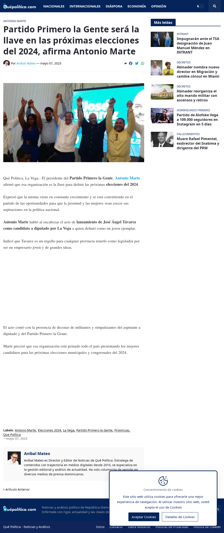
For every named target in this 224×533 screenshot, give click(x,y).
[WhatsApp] (142, 63)
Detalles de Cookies (180, 517)
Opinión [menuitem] (158, 6)
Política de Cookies (207, 527)
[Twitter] (136, 63)
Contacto (116, 527)
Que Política (12, 434)
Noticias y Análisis (37, 527)
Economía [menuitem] (137, 6)
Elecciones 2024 (49, 430)
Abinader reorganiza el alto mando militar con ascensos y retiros (197, 95)
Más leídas (163, 22)
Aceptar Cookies (144, 517)
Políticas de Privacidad (172, 527)
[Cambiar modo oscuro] (200, 6)
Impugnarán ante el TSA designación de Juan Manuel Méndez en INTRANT (198, 45)
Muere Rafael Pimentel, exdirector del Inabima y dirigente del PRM (198, 143)
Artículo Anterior (17, 489)
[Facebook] (130, 63)
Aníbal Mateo (37, 453)
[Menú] (214, 6)
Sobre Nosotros (139, 527)
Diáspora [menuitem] (114, 6)
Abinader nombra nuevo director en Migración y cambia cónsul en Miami (198, 71)
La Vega (68, 430)
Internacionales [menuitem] (85, 6)
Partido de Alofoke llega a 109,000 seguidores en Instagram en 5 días (197, 119)
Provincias (121, 430)
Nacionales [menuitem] (53, 6)
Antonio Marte (127, 178)
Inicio (100, 527)
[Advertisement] (73, 287)
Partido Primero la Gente (94, 430)
